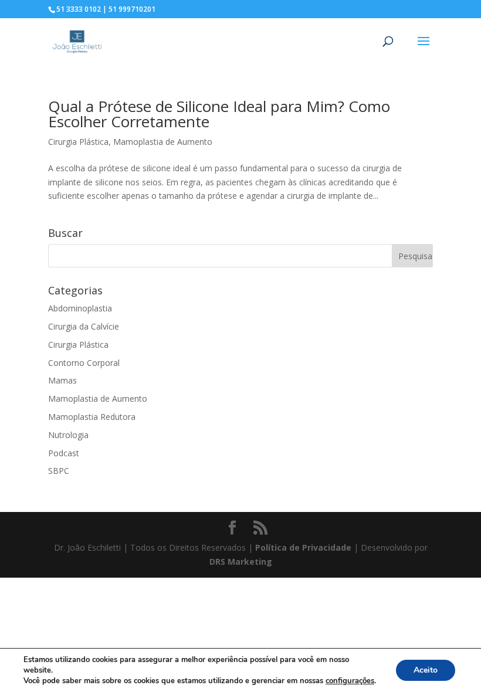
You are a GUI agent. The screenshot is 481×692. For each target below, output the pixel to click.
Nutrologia (68, 434)
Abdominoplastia (80, 308)
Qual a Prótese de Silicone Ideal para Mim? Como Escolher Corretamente (219, 114)
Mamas (62, 380)
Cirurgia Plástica (78, 141)
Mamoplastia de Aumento (162, 141)
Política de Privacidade (303, 547)
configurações (350, 681)
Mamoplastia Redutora (92, 416)
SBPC (58, 470)
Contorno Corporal (84, 362)
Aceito (426, 670)
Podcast (63, 453)
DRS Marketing (240, 561)
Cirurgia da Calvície (83, 326)
